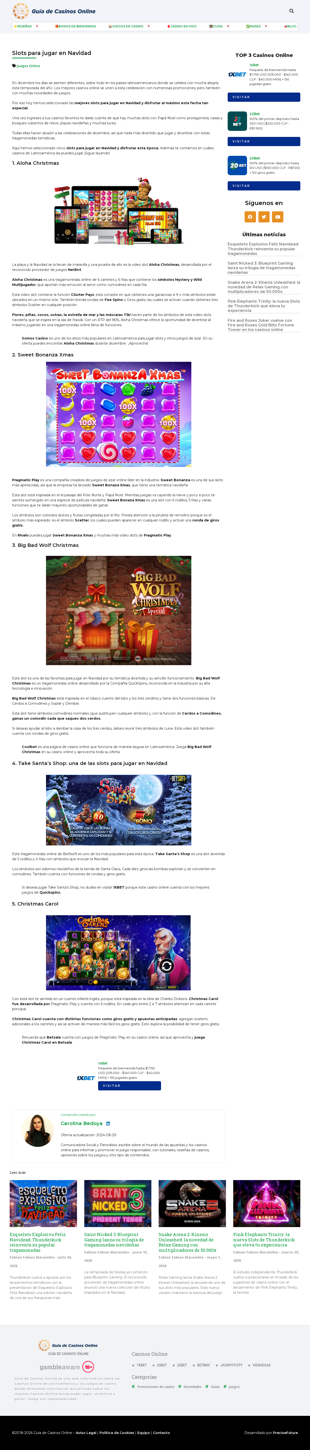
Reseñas (24, 26)
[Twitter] (264, 217)
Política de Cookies (117, 1433)
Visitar (112, 1086)
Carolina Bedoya (82, 1123)
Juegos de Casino (127, 26)
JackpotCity (231, 1365)
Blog (291, 26)
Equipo (143, 1433)
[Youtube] (277, 217)
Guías (218, 26)
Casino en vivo (183, 26)
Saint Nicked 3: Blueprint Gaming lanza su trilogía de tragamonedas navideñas (261, 268)
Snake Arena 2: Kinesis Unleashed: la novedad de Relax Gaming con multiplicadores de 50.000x (264, 287)
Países (255, 26)
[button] (291, 11)
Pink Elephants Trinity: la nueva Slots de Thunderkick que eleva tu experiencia (264, 306)
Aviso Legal (86, 1433)
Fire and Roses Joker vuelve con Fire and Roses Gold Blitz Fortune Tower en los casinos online (261, 325)
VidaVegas (262, 1365)
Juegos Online (28, 65)
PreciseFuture (285, 1433)
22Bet (254, 114)
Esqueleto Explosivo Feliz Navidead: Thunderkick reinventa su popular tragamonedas (263, 249)
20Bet (254, 158)
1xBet (103, 1063)
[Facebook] (250, 217)
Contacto (161, 1433)
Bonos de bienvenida (77, 26)
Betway (203, 1365)
